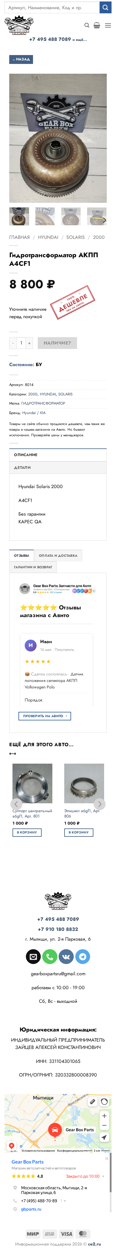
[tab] (21, 555)
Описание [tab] (25, 455)
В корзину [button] (27, 832)
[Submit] (106, 7)
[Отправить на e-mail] (33, 956)
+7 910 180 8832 (58, 929)
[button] (86, 25)
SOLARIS (75, 237)
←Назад (21, 59)
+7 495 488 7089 (58, 39)
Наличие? (57, 342)
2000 (99, 237)
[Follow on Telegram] (82, 956)
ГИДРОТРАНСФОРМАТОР (43, 403)
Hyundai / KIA (34, 413)
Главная (19, 237)
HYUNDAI (48, 237)
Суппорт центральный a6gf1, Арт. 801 (32, 813)
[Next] (104, 220)
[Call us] (49, 956)
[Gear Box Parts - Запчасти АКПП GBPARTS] (22, 25)
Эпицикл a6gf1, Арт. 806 (82, 813)
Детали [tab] (22, 467)
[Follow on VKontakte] (66, 956)
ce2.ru (94, 1244)
